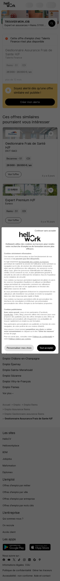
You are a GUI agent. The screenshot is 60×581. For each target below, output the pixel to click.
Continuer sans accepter (45, 231)
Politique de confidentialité (42, 337)
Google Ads (8, 314)
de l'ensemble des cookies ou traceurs (34, 262)
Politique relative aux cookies (19, 339)
